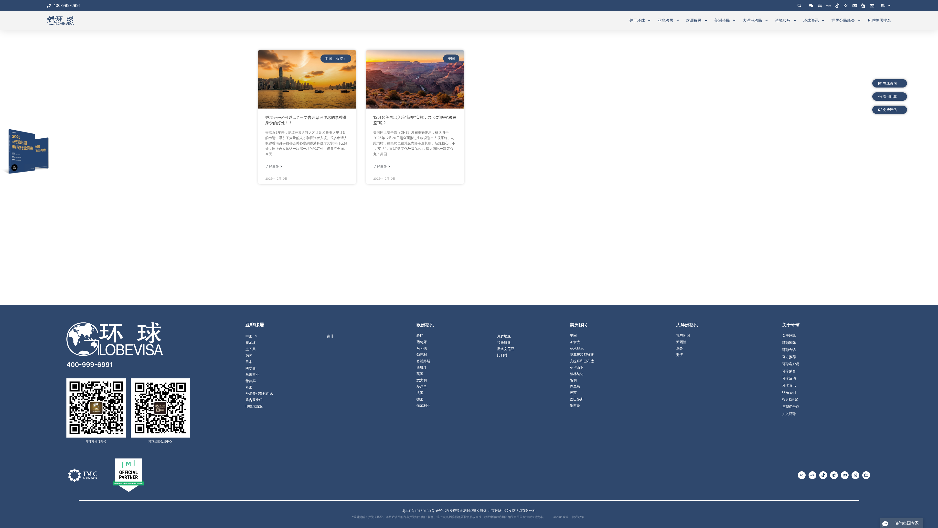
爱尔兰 (421, 386)
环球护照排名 (879, 20)
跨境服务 (782, 20)
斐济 (679, 354)
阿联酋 (250, 368)
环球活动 (789, 378)
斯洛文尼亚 (505, 349)
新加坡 (250, 342)
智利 (573, 380)
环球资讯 (811, 20)
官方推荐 (789, 357)
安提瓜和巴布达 (582, 361)
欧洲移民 (694, 20)
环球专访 (789, 350)
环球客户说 (790, 364)
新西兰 (681, 342)
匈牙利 (421, 354)
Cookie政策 (560, 517)
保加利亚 (423, 405)
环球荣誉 (789, 371)
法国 (419, 393)
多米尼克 (577, 348)
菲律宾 (250, 381)
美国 (573, 335)
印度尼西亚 (254, 406)
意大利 (421, 380)
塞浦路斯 (423, 361)
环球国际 (789, 342)
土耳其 (250, 349)
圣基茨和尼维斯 (582, 354)
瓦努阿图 (683, 335)
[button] (295, 336)
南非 (330, 336)
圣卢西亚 (577, 367)
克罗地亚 (504, 336)
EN (883, 5)
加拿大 (575, 342)
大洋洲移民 (752, 20)
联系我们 (789, 392)
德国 (419, 399)
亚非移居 (665, 20)
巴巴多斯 (577, 399)
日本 (248, 361)
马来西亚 (252, 374)
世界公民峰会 (843, 20)
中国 (248, 336)
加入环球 (789, 414)
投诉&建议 (790, 399)
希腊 (419, 335)
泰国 (248, 387)
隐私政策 (578, 517)
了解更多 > (273, 166)
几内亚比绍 (254, 400)
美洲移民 (722, 20)
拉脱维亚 (504, 342)
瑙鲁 (679, 348)
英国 (419, 373)
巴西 (573, 393)
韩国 (248, 355)
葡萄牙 (421, 342)
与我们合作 (790, 406)
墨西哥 (575, 405)
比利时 (502, 355)
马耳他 (421, 348)
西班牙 (421, 367)
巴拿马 (575, 386)
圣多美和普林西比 (259, 393)
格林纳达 (577, 373)
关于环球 (637, 20)
